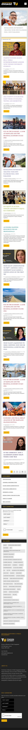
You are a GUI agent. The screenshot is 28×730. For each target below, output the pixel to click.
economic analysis (8, 562)
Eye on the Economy (17, 567)
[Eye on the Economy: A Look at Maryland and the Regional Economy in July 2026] (14, 122)
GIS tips (8, 570)
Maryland (6, 578)
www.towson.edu (4, 654)
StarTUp (5, 591)
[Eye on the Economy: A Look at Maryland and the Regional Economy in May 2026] (14, 370)
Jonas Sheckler (8, 213)
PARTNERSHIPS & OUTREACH (8, 492)
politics (5, 586)
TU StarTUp (7, 68)
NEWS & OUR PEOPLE (6, 501)
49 (22, 471)
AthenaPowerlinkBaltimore (14, 545)
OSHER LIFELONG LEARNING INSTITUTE (9, 488)
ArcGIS (5, 545)
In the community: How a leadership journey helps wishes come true (13, 455)
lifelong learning (20, 575)
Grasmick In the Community (18, 570)
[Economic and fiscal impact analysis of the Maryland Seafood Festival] (14, 409)
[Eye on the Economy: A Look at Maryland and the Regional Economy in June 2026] (14, 295)
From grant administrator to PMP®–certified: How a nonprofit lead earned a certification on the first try (13, 270)
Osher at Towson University (10, 178)
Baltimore (6, 547)
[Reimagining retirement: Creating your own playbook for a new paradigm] (14, 160)
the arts (15, 594)
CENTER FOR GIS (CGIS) (7, 479)
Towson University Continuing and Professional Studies (11, 603)
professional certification (15, 586)
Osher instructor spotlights (16, 578)
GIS (4, 570)
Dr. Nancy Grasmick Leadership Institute (13, 459)
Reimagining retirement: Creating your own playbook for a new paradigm (14, 30)
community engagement (9, 554)
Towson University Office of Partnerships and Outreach (14, 610)
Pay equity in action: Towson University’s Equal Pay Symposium (13, 208)
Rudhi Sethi (7, 424)
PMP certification (18, 583)
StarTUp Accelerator (13, 591)
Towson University (8, 597)
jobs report (18, 573)
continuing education (8, 556)
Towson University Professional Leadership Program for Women (13, 614)
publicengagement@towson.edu (7, 652)
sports (18, 589)
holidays (12, 573)
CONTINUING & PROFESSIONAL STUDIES (10, 482)
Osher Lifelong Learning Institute (11, 581)
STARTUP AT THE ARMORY (7, 498)
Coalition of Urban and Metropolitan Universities (12, 551)
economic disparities (18, 562)
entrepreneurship (7, 567)
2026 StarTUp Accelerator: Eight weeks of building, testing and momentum (13, 99)
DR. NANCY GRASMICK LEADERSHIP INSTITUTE (11, 485)
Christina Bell (7, 233)
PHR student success (8, 583)
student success (7, 594)
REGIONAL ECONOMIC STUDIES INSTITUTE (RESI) (11, 495)
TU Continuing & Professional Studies (12, 276)
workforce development (9, 623)
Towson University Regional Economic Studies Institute (14, 618)
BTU (11, 547)
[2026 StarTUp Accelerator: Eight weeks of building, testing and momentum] (14, 87)
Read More (6, 76)
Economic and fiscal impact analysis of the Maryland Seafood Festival (14, 420)
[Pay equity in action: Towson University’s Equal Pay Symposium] (14, 197)
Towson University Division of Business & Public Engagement (13, 607)
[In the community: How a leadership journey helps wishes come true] (14, 443)
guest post (6, 573)
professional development (9, 589)
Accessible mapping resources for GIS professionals (10, 229)
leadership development (9, 575)
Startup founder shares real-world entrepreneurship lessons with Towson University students (13, 62)
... (19, 471)
